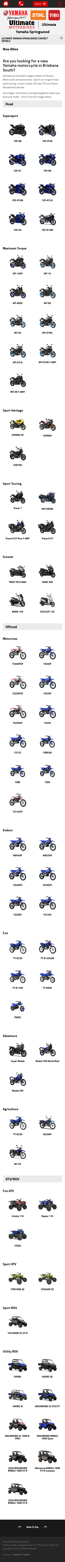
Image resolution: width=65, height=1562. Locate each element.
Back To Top (32, 1527)
